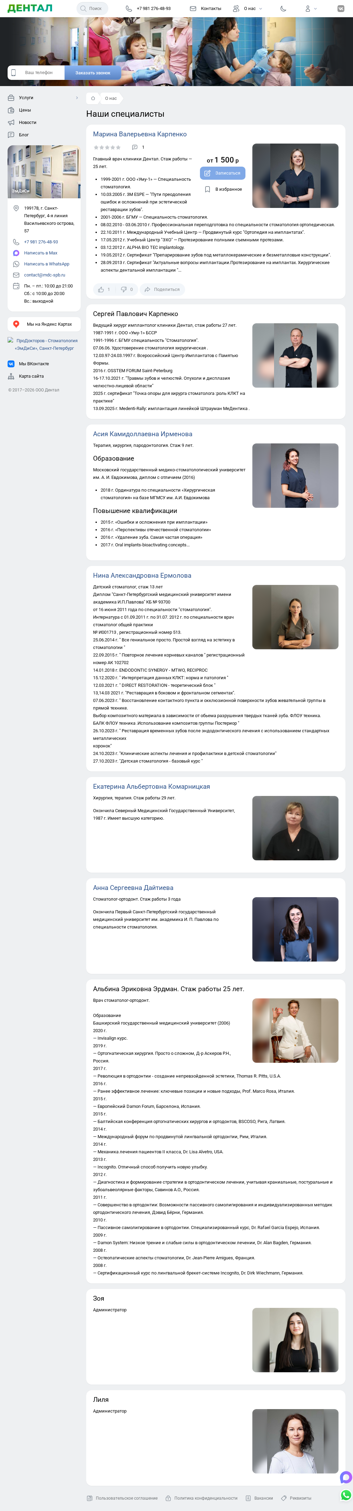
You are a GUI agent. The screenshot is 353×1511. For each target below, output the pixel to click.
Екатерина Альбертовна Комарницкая (151, 786)
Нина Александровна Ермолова (142, 575)
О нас (250, 8)
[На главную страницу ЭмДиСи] (30, 8)
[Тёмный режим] (283, 8)
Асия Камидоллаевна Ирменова (142, 434)
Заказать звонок (92, 72)
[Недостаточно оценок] (107, 147)
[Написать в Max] (346, 1478)
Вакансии (263, 1498)
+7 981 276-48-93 (41, 241)
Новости (28, 122)
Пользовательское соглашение (127, 1498)
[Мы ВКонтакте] (341, 8)
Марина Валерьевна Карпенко (140, 134)
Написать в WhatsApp (46, 263)
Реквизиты (300, 1498)
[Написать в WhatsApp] (346, 1496)
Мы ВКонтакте (34, 363)
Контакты (211, 8)
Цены (25, 110)
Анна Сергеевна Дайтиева (133, 888)
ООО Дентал (47, 390)
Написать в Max (40, 252)
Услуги (26, 97)
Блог (24, 134)
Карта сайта (31, 376)
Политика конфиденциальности (206, 1498)
